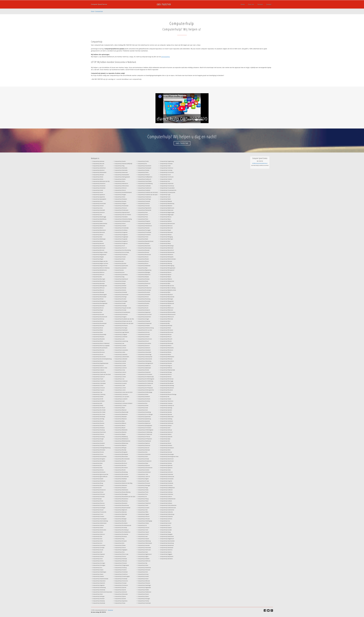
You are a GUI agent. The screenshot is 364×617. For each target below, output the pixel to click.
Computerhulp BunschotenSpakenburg (102, 359)
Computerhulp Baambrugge (99, 216)
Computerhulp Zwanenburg (167, 543)
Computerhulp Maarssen (120, 410)
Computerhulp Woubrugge (166, 381)
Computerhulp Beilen (97, 241)
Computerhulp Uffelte (143, 512)
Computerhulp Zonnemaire (166, 478)
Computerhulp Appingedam (99, 199)
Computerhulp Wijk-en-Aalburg (167, 287)
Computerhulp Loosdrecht (120, 399)
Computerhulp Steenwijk (144, 450)
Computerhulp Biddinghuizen (99, 285)
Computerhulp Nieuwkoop (121, 501)
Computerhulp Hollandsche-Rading (123, 219)
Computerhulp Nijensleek (120, 514)
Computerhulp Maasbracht (121, 414)
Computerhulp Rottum (143, 296)
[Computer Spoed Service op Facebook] (265, 610)
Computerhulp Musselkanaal (121, 476)
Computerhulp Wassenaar (166, 232)
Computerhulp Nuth (119, 543)
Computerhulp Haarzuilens (99, 581)
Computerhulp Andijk (97, 190)
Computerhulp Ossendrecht (144, 165)
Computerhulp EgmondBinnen (99, 476)
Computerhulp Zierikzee (166, 463)
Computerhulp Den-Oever (98, 414)
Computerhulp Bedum (97, 234)
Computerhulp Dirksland (98, 427)
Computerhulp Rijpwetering (144, 270)
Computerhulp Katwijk (120, 283)
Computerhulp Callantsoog (99, 372)
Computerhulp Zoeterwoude (167, 476)
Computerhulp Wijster (165, 305)
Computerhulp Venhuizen (144, 569)
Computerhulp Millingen (120, 447)
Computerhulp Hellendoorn (121, 183)
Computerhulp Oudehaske (144, 185)
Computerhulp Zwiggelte (166, 554)
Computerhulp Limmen (120, 376)
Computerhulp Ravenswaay (144, 248)
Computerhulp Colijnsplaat (99, 383)
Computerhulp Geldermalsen (99, 523)
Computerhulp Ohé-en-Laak (121, 554)
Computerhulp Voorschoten (167, 172)
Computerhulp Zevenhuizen (167, 461)
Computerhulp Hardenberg (99, 587)
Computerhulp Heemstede (120, 170)
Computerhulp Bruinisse (98, 350)
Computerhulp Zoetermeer (166, 474)
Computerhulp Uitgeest (143, 514)
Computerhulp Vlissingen (144, 598)
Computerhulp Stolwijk (143, 458)
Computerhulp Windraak (166, 325)
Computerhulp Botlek (97, 321)
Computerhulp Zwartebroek (167, 545)
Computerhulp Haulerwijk (98, 603)
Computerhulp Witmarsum (166, 350)
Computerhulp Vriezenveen (166, 183)
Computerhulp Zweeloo (166, 552)
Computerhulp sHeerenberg (144, 361)
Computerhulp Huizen (119, 259)
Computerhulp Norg (119, 538)
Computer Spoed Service (99, 4)
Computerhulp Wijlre (165, 292)
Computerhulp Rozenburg (144, 299)
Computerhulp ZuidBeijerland (167, 487)
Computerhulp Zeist (165, 441)
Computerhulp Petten (143, 219)
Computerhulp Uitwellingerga (145, 521)
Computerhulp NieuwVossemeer (122, 507)
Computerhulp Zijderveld (166, 465)
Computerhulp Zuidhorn (166, 496)
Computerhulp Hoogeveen (120, 232)
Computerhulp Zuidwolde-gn (167, 514)
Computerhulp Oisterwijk (120, 558)
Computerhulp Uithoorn (143, 516)
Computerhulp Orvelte (143, 161)
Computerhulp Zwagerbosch (167, 538)
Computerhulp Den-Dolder (99, 410)
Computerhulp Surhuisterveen (145, 467)
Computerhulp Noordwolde (121, 534)
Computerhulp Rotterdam (144, 294)
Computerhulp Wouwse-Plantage (168, 394)
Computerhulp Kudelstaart (120, 330)
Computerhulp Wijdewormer (167, 281)
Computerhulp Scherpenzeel (144, 323)
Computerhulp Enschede (98, 496)
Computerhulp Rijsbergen (144, 272)
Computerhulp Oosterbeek (121, 572)
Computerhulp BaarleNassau (99, 219)
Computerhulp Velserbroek (144, 567)
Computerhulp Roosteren (144, 292)
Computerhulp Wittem (165, 354)
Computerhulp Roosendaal (144, 290)
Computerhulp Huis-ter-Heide (121, 252)
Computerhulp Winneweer (166, 330)
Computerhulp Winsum (165, 336)
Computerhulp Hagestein (98, 585)
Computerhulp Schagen (143, 319)
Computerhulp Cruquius (98, 390)
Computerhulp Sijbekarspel (144, 367)
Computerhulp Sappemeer (144, 312)
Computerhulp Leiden (119, 352)
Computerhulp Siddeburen (144, 365)
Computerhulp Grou (97, 567)
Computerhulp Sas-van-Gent (145, 314)
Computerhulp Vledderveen (144, 592)
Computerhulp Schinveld (144, 334)
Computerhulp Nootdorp (120, 536)
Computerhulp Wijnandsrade (167, 296)
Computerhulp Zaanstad (166, 414)
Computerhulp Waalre (165, 199)
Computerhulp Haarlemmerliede (100, 578)
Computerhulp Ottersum (144, 174)
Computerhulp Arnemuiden (99, 203)
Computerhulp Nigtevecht (120, 509)
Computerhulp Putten (143, 236)
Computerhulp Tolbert (143, 501)
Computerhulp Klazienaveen (121, 294)
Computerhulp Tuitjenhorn (144, 503)
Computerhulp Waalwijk (166, 201)
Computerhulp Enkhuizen (98, 494)
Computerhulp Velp (142, 563)
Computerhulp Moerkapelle (121, 454)
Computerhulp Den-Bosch (98, 407)
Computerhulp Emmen (98, 492)
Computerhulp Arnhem (98, 205)
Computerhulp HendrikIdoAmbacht (123, 192)
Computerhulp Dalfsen (98, 396)
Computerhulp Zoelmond (166, 472)
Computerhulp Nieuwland (120, 503)
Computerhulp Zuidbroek (166, 489)
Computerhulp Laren (119, 339)
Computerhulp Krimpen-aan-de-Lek (123, 321)
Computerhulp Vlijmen (143, 596)
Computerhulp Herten (119, 197)
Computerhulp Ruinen (143, 305)
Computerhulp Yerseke (165, 399)
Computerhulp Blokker (98, 299)
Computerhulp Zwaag (165, 532)
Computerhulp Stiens (143, 456)
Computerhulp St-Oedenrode (145, 434)
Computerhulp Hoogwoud (120, 243)
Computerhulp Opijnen (120, 596)
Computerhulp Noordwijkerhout (122, 532)
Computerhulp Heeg (119, 165)
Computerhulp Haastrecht (98, 583)
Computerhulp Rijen (142, 268)
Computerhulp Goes (97, 538)
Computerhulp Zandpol (166, 425)
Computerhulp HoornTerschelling (122, 250)
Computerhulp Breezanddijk (99, 334)
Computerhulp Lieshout (120, 372)
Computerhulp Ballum (97, 228)
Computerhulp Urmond (143, 527)
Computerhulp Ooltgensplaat (121, 565)
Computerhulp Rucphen (143, 303)
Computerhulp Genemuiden (99, 530)
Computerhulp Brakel (97, 330)
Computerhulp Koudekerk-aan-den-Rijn (124, 319)
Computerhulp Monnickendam (122, 458)
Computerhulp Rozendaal (144, 301)
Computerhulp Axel (97, 214)
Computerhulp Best (97, 276)
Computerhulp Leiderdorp (120, 354)
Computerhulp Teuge (143, 487)
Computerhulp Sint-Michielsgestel (146, 379)
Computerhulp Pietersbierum (145, 225)
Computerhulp (99, 11)
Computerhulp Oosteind (120, 569)
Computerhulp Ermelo (97, 501)
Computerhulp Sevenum (144, 345)
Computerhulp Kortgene (120, 316)
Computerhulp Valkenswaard (145, 543)
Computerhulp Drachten (98, 445)
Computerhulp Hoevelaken (121, 216)
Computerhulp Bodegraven (99, 301)
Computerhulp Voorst (165, 174)
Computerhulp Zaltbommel (166, 416)
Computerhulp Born (97, 312)
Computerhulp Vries (165, 181)
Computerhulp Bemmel (98, 243)
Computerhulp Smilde (143, 405)
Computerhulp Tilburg (143, 498)
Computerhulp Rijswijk (143, 276)
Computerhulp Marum (119, 425)
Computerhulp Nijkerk (119, 516)
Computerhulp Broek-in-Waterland (100, 343)
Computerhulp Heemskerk (120, 168)
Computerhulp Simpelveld (144, 372)
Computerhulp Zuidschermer (167, 509)
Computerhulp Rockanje (143, 279)
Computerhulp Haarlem (98, 576)
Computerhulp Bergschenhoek (99, 265)
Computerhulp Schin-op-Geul (145, 330)
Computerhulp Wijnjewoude (167, 303)
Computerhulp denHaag (98, 418)
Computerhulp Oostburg (120, 567)
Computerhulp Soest (143, 410)
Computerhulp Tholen (143, 492)
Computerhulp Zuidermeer (166, 494)
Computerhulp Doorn (97, 441)
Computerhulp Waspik (165, 230)
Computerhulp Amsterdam (98, 188)
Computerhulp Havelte (120, 161)
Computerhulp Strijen (143, 463)
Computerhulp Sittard (143, 394)
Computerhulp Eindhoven (98, 481)
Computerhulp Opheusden (121, 594)
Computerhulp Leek (119, 343)
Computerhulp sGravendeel (144, 352)
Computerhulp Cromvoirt (98, 387)
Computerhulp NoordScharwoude (122, 525)
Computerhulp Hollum (120, 223)
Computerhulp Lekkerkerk (120, 359)
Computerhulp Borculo (98, 307)
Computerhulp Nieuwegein (121, 494)
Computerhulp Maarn (119, 407)
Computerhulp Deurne (97, 421)
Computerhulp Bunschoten (99, 356)
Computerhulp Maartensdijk (121, 412)
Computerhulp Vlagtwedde (144, 587)
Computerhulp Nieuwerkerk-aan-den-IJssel (124, 496)
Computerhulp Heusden (120, 201)
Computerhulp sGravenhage (144, 354)
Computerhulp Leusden (120, 365)
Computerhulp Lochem (120, 387)
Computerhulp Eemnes (98, 470)
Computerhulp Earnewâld (98, 461)
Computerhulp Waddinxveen (167, 208)
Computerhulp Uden (143, 509)
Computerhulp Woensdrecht (167, 361)
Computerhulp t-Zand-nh (144, 476)
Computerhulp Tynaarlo (143, 507)
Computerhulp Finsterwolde (99, 512)
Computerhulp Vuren (165, 197)
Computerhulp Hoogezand (120, 234)
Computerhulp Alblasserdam (99, 172)
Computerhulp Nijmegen (120, 518)
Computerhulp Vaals (143, 536)
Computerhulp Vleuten (143, 594)
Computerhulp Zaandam (166, 410)
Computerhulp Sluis (142, 403)
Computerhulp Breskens (98, 336)
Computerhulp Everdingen (98, 507)
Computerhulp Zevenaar (166, 452)
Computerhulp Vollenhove (166, 168)
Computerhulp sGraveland (144, 350)
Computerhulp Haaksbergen (99, 572)
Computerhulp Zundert (165, 523)
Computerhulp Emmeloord (99, 489)
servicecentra (165, 57)
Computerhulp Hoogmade (120, 239)
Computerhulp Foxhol (97, 514)
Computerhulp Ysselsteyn (166, 403)
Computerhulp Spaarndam (144, 416)
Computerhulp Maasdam (120, 416)
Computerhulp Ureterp (143, 523)
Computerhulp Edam (97, 463)
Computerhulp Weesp (165, 243)
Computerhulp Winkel (165, 328)
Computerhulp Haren (97, 594)
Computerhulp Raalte (143, 239)
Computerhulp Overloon (144, 203)
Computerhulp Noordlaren (120, 523)
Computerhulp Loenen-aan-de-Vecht (123, 392)
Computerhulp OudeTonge (144, 199)
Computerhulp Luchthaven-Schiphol (123, 403)
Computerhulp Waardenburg (167, 203)
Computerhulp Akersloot (98, 170)
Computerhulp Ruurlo (143, 307)
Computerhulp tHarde (143, 489)
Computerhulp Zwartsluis (166, 549)
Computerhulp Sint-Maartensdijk (146, 376)
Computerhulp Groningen (98, 563)
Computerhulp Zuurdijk (166, 530)
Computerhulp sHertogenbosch (145, 363)
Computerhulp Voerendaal (144, 603)
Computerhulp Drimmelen (98, 450)
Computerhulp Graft (97, 552)
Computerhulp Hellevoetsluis (121, 185)
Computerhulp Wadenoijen (166, 210)
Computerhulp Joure (119, 272)
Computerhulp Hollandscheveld (122, 221)
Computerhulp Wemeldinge (167, 245)
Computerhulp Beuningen (98, 279)
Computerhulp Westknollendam (168, 259)
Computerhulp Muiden (120, 470)
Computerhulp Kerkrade (120, 287)
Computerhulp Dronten (98, 452)
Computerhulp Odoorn (120, 547)
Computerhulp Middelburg (121, 436)
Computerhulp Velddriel (143, 558)
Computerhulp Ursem (143, 530)
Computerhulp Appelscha (98, 197)
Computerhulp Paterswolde (144, 210)
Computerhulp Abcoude (98, 163)
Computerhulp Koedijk (120, 303)
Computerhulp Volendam (166, 163)
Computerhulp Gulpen (97, 569)
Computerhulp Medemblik (120, 430)
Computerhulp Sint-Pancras (144, 385)
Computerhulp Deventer (98, 423)
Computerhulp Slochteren (144, 399)
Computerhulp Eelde (97, 467)
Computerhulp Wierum (165, 272)
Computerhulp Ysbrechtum (166, 401)
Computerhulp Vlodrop (143, 601)
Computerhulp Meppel (120, 434)
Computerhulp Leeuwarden (121, 350)
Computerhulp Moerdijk (120, 450)
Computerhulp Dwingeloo (98, 458)
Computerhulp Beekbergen (99, 239)
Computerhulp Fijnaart (98, 509)
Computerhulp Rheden (143, 259)
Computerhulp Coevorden (98, 381)
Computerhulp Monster (120, 461)
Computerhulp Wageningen (167, 214)
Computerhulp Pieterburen (144, 223)
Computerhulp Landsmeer (120, 336)
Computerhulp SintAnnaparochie (146, 390)
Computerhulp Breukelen (98, 339)
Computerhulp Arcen (97, 201)
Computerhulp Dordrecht (98, 443)
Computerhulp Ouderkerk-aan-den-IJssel (147, 194)
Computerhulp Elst (97, 487)
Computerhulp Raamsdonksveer (145, 241)
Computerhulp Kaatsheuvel (121, 279)
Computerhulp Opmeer (120, 598)
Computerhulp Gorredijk (98, 547)
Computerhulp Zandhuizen (166, 423)
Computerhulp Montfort (120, 465)
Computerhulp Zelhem (165, 443)
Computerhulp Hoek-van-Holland (122, 214)
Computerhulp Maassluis (120, 418)
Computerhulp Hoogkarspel (121, 236)
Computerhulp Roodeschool (144, 287)
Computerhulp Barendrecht (99, 230)
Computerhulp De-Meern (98, 401)
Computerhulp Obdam (120, 545)
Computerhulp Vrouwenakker (167, 188)
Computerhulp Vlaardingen (144, 585)
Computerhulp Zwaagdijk (166, 534)
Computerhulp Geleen (97, 527)
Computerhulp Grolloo (98, 561)
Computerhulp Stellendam (144, 454)
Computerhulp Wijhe (165, 283)
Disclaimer (110, 610)
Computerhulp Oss (142, 163)
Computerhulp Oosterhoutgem (122, 576)
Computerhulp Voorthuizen (167, 177)
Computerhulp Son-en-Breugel (145, 414)
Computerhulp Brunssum (98, 352)
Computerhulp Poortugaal (144, 230)
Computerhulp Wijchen (165, 274)
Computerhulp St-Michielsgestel (145, 430)
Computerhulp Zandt (165, 427)
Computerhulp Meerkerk (120, 432)
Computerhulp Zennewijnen (167, 447)
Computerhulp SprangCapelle (145, 425)
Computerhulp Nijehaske (120, 512)
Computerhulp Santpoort (144, 310)
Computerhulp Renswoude (144, 254)
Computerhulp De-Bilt (97, 399)
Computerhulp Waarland (166, 205)
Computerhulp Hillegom (120, 203)
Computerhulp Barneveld (98, 232)
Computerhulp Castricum (98, 376)
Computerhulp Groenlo (98, 556)
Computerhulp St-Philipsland (145, 438)
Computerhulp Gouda (97, 549)
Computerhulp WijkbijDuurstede (168, 290)
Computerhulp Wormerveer (166, 379)
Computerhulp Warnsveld (166, 228)
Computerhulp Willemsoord (167, 316)
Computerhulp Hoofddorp (120, 230)
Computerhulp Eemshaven (98, 472)
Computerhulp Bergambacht (99, 254)
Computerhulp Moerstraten (121, 456)
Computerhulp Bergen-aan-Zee (99, 261)
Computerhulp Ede (97, 465)
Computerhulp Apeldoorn (98, 194)
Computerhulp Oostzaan (120, 583)
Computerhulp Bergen (97, 259)
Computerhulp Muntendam (121, 474)
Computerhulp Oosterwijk (120, 578)
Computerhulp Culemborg (98, 394)
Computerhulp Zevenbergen (167, 454)
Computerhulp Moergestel (120, 452)
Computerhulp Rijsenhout (144, 274)
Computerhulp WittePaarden (167, 356)
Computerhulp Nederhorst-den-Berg (123, 483)
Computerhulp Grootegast (98, 565)
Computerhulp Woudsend (166, 390)
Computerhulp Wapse (165, 219)
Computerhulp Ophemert (120, 592)
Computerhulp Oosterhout (121, 574)
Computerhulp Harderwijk (98, 589)
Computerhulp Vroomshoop (167, 185)
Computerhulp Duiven (97, 454)
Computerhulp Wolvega (166, 372)
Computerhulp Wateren (166, 234)
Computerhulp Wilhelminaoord (167, 314)
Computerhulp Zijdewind (166, 467)
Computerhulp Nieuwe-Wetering (122, 492)
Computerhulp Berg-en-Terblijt (99, 252)
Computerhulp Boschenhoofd (99, 316)
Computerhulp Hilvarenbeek (121, 205)
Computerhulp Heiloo (119, 181)
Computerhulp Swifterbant (144, 472)
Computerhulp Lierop (119, 370)
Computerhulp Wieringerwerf (167, 270)
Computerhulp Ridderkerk (144, 265)
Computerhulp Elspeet (97, 485)
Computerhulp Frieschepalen (99, 518)
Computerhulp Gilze (97, 536)
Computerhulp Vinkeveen (144, 583)
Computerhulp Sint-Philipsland (145, 387)
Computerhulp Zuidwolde (166, 512)
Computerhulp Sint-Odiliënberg (145, 381)
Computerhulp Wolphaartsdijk (167, 370)
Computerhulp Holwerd (120, 225)
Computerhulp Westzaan (166, 261)
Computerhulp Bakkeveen (98, 225)
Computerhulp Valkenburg (144, 541)
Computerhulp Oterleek (143, 170)
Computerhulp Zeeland (165, 434)
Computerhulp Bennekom (98, 245)
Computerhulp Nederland (120, 485)
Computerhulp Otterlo (143, 172)
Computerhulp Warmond (166, 225)
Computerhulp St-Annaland (144, 427)
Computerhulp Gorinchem (98, 545)
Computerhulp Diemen (98, 425)
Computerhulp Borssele (98, 314)
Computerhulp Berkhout (98, 272)
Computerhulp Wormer (165, 376)
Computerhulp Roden (143, 281)
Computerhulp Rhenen (143, 261)
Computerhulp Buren (97, 361)
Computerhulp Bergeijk (98, 256)
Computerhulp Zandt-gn (166, 430)
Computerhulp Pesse (143, 216)
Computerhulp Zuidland (166, 501)
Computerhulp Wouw (165, 392)
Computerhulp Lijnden (120, 374)
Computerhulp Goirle (97, 541)
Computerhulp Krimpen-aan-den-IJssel (123, 323)
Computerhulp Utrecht (143, 534)
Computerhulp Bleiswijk (98, 292)
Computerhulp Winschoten (166, 332)
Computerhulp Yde (164, 396)
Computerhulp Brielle (97, 341)
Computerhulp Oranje (119, 603)
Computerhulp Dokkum (98, 434)
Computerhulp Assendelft (98, 210)
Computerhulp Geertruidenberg (100, 521)
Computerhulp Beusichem (98, 281)
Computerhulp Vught (165, 194)
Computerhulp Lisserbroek (120, 381)
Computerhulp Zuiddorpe (166, 492)
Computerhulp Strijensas (144, 465)
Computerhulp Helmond (120, 188)
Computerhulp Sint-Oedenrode (145, 383)
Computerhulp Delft (97, 403)
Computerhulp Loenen (120, 390)
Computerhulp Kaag (119, 276)
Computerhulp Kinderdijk (120, 292)
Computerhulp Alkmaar (98, 174)
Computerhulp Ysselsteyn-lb (167, 405)
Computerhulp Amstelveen (99, 185)
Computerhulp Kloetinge (120, 296)
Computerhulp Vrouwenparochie (168, 190)
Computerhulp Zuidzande (166, 516)
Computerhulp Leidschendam (121, 356)
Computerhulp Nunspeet (120, 541)
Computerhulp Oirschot (120, 556)
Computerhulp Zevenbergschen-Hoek (169, 456)
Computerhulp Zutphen (166, 527)
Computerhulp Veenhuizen (144, 549)
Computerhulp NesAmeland (121, 489)
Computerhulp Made (119, 421)
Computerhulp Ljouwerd (120, 383)
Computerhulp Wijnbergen (166, 299)
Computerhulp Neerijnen (120, 487)
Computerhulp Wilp (165, 323)
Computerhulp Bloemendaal (99, 296)
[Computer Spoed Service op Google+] (272, 610)
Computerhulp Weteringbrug (167, 265)
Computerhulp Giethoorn (98, 534)
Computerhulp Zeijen (165, 438)
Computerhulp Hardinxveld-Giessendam (102, 592)
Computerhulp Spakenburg (144, 418)
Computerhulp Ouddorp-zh (144, 179)
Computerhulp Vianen (143, 578)
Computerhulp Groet (97, 558)
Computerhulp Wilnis (165, 321)
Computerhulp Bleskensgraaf (99, 294)
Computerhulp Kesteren (120, 290)
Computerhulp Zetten (165, 450)
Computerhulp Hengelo (120, 194)
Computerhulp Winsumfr (166, 339)
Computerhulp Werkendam (166, 248)
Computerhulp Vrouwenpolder (167, 192)
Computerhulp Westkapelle (166, 256)
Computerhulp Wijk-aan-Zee (167, 285)
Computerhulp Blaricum (98, 290)
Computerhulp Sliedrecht (144, 396)
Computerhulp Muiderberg (121, 472)
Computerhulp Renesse (143, 252)
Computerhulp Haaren (97, 574)
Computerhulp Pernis (143, 214)
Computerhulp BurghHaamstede (100, 363)
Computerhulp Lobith (119, 385)
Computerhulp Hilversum (120, 208)
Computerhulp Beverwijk (98, 283)
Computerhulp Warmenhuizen (167, 223)
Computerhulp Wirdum (165, 345)
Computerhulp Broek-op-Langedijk (100, 345)
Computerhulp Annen (97, 192)
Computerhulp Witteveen (166, 359)
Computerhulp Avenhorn (98, 212)
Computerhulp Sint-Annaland (145, 374)
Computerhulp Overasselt (144, 201)
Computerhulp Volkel (165, 165)
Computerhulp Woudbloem (167, 383)
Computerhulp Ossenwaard (144, 168)
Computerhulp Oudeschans (144, 197)
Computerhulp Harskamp (98, 601)
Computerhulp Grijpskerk (98, 554)
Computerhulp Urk (142, 525)
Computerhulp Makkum (120, 423)
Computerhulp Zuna (165, 521)
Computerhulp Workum (166, 374)
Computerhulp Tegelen (143, 478)
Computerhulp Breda (97, 332)
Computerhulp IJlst (119, 261)
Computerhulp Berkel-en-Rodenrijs (100, 268)
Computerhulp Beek (97, 236)
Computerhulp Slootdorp (144, 401)
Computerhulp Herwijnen (120, 199)
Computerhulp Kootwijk (120, 310)
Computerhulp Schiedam (144, 325)
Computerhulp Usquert (143, 532)
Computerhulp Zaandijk (166, 412)
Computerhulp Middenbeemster (122, 441)
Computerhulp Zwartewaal (166, 547)
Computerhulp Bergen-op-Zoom (100, 263)
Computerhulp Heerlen (120, 179)
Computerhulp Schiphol (143, 336)
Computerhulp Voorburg (166, 170)
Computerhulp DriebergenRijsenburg (101, 447)
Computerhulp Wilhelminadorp (167, 312)
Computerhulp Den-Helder (98, 412)
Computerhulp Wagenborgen (167, 212)
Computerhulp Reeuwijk (143, 250)
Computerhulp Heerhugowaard (122, 177)
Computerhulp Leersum (120, 347)
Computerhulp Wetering (166, 263)
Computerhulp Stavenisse (144, 445)
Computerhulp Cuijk (97, 392)
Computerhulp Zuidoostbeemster (168, 505)
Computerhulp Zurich (165, 525)
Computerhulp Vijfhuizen (144, 581)
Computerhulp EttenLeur (98, 503)
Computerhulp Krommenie (121, 325)
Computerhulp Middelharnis (121, 438)
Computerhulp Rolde (143, 285)
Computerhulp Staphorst (144, 443)
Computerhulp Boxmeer (98, 325)
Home (92, 11)
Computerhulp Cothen (97, 385)
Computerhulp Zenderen (166, 445)
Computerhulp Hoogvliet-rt (121, 241)
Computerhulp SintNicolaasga (145, 392)
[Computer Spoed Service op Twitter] (268, 610)
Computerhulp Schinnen (144, 332)
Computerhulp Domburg (98, 436)
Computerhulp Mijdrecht (120, 445)
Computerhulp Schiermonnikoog (146, 328)
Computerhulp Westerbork (166, 254)
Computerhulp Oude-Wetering (145, 183)
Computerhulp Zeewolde (166, 436)
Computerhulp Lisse (119, 379)
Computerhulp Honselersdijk (121, 228)
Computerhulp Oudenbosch (144, 188)
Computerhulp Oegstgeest (120, 549)
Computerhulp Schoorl (143, 341)
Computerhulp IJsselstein (120, 268)
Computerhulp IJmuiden (120, 263)
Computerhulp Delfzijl (97, 405)
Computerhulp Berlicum (98, 274)
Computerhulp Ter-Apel (143, 481)
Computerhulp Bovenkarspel (99, 323)
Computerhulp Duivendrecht (99, 456)
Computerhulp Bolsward (98, 305)
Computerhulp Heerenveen (121, 172)
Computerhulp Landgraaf (120, 334)
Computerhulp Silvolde (143, 370)
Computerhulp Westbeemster (167, 252)
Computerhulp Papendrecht (144, 208)
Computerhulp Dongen (98, 438)
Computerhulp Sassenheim (144, 316)
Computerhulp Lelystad (120, 361)
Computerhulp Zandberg (166, 418)
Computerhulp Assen (97, 208)
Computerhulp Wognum (166, 365)
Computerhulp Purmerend (144, 234)
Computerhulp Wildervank (166, 310)
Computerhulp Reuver (143, 256)
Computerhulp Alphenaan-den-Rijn (101, 181)
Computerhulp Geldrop (98, 525)
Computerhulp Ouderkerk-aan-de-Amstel (148, 192)
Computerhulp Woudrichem (167, 387)
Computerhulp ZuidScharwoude (168, 507)
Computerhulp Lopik (119, 401)
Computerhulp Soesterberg (144, 412)
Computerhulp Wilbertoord (166, 307)
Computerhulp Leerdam (120, 345)
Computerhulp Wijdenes (166, 279)
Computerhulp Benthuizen (98, 248)
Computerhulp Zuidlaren (166, 503)
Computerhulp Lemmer (120, 363)
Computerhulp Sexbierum (144, 347)
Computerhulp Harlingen (98, 596)
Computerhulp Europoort (98, 505)
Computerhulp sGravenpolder (145, 356)
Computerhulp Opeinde (120, 587)
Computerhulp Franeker (98, 516)
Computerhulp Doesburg (98, 430)
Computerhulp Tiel (142, 496)
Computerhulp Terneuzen (144, 483)
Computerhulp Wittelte (165, 352)
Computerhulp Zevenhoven (167, 458)
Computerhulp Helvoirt (120, 190)
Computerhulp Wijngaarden (167, 301)
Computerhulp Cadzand (98, 370)
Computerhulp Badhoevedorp (99, 223)
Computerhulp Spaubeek (144, 421)
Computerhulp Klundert (120, 299)
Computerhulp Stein (142, 452)
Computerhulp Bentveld (98, 250)
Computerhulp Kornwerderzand (122, 312)
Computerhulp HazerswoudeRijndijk (123, 163)
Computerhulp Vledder (143, 589)
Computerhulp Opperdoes (120, 601)
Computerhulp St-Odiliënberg (145, 432)
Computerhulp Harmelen (98, 598)
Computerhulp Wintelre (166, 341)
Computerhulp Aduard (97, 165)
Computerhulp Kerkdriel (120, 285)
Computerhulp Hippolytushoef (122, 212)
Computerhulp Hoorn (119, 245)
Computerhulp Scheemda (144, 321)
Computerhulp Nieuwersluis (121, 498)
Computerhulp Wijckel (165, 276)
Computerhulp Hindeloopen (121, 210)
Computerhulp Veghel (143, 556)
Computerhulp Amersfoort (98, 183)
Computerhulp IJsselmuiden (121, 265)
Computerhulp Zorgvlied (166, 481)
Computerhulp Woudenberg (167, 385)
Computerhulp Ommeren (120, 563)
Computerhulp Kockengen (120, 301)
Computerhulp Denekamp (98, 416)
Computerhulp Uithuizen (144, 518)
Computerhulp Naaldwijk (120, 478)
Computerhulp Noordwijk (120, 527)
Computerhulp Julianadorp (121, 274)
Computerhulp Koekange (120, 305)
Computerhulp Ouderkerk (144, 190)
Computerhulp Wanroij (165, 216)
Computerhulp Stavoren (143, 447)
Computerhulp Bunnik (97, 354)
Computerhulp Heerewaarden (121, 174)
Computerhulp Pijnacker (143, 228)
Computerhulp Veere (143, 552)
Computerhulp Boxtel (97, 328)
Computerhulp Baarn (97, 221)
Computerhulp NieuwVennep (121, 505)
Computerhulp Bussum (98, 365)
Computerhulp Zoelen (165, 470)
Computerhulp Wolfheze (166, 367)
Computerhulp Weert (165, 241)
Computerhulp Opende (120, 589)
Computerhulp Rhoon (143, 263)
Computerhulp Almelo (97, 177)
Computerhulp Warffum (166, 221)
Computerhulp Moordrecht (121, 467)
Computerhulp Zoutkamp (166, 485)
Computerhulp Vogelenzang (167, 161)
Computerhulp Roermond (144, 283)
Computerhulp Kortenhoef (120, 314)
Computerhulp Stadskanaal (144, 441)
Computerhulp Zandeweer (166, 421)
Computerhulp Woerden (166, 363)
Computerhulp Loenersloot (121, 394)
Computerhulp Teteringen (144, 485)
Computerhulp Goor (97, 543)
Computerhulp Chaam (97, 379)
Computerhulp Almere (97, 179)
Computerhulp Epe (97, 498)
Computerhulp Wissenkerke (167, 347)
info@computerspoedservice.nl (259, 163)
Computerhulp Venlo (143, 572)
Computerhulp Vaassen (143, 538)
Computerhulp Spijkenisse (144, 423)
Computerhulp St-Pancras (144, 436)
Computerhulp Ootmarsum (121, 585)
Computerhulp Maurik (119, 427)
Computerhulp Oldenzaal (120, 561)
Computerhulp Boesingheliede (99, 303)
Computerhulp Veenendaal (144, 547)
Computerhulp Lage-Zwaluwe (121, 332)
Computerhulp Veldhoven (144, 561)
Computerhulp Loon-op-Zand (121, 396)
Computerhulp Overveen (144, 205)
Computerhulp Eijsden (97, 478)
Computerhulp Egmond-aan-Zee (100, 474)
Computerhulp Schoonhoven (145, 339)
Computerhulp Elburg (97, 483)
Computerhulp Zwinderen (166, 558)
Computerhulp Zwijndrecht (166, 556)
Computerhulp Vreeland (166, 179)
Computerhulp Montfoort (120, 463)
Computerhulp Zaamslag (166, 407)
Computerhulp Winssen (166, 334)
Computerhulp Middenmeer (121, 443)
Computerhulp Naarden (120, 481)
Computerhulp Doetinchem (99, 432)
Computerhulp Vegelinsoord (144, 554)
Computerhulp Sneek (143, 407)
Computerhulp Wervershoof (167, 250)
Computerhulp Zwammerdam (167, 541)
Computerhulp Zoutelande (166, 483)
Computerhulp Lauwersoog (121, 341)
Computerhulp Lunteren (120, 405)
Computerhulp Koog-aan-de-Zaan (122, 307)
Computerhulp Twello (143, 505)
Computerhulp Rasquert (143, 243)
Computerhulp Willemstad (166, 319)
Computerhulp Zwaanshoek (167, 536)
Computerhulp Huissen (120, 256)
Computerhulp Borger (97, 310)
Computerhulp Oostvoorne (121, 581)
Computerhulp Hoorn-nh (120, 248)
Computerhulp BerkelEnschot (99, 270)
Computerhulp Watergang (166, 236)
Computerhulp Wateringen (166, 239)
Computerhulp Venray (143, 574)
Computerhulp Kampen (120, 281)
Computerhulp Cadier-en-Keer (99, 367)
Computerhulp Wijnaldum (166, 294)
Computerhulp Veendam (144, 545)
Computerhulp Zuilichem (166, 518)
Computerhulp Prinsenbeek (144, 232)
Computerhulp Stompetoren (144, 461)
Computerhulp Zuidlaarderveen (167, 498)
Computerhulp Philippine (144, 221)
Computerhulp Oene (119, 552)
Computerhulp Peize (143, 212)
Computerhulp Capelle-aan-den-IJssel (101, 374)
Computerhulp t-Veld (143, 474)
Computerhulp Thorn (143, 494)
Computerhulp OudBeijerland (145, 177)
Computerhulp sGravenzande (145, 359)
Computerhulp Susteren (143, 470)
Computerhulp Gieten (97, 532)
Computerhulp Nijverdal (120, 521)
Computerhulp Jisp (119, 270)
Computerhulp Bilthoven (98, 287)
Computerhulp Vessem (143, 576)
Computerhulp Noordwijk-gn (121, 530)
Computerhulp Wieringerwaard (167, 268)
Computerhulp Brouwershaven (99, 347)
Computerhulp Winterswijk (166, 343)
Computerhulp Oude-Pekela (144, 181)
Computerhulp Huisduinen (121, 254)
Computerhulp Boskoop (98, 319)
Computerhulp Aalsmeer (98, 161)
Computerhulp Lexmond (120, 367)
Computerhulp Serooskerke (144, 343)
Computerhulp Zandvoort (166, 432)
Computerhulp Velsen (143, 565)
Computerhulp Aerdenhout (99, 168)
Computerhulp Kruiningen (120, 328)
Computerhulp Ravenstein (144, 245)
